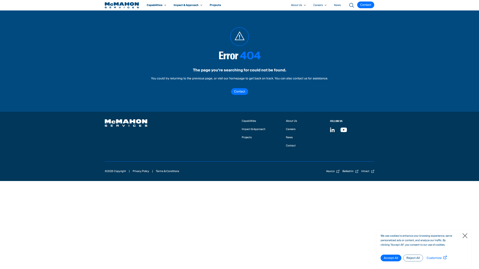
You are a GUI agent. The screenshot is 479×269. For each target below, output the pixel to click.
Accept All (391, 258)
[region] (424, 249)
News (337, 5)
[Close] (465, 236)
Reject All (413, 258)
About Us (296, 5)
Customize (434, 258)
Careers (318, 5)
